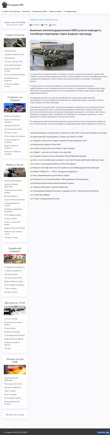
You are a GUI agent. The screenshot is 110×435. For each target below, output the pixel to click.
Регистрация (11, 25)
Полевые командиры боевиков (13, 210)
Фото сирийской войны (14, 285)
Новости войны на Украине (12, 120)
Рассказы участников (13, 129)
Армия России (10, 51)
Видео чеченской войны (14, 228)
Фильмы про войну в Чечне (13, 232)
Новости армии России (48, 19)
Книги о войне (10, 394)
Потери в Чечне (11, 237)
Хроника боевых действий (11, 185)
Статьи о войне (11, 319)
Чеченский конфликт (13, 180)
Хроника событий (11, 125)
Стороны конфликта (13, 270)
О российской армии (13, 65)
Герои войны (9, 328)
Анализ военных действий (11, 379)
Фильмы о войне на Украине (12, 152)
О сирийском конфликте (14, 267)
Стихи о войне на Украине (11, 141)
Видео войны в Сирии (13, 281)
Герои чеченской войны (14, 199)
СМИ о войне (10, 391)
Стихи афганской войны (14, 335)
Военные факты (11, 196)
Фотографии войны (12, 215)
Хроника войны (11, 274)
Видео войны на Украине (11, 146)
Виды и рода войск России (12, 69)
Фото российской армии (14, 74)
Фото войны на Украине (14, 136)
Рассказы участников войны (13, 191)
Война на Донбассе (12, 116)
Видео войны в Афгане (14, 339)
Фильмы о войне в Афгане (12, 343)
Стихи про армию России (11, 85)
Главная (33, 19)
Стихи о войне (10, 218)
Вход (21, 25)
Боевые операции (12, 332)
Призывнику (9, 58)
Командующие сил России (12, 204)
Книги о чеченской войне (12, 223)
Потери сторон (10, 132)
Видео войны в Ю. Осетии (12, 402)
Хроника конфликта (12, 387)
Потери (7, 348)
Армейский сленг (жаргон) (11, 79)
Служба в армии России (14, 54)
